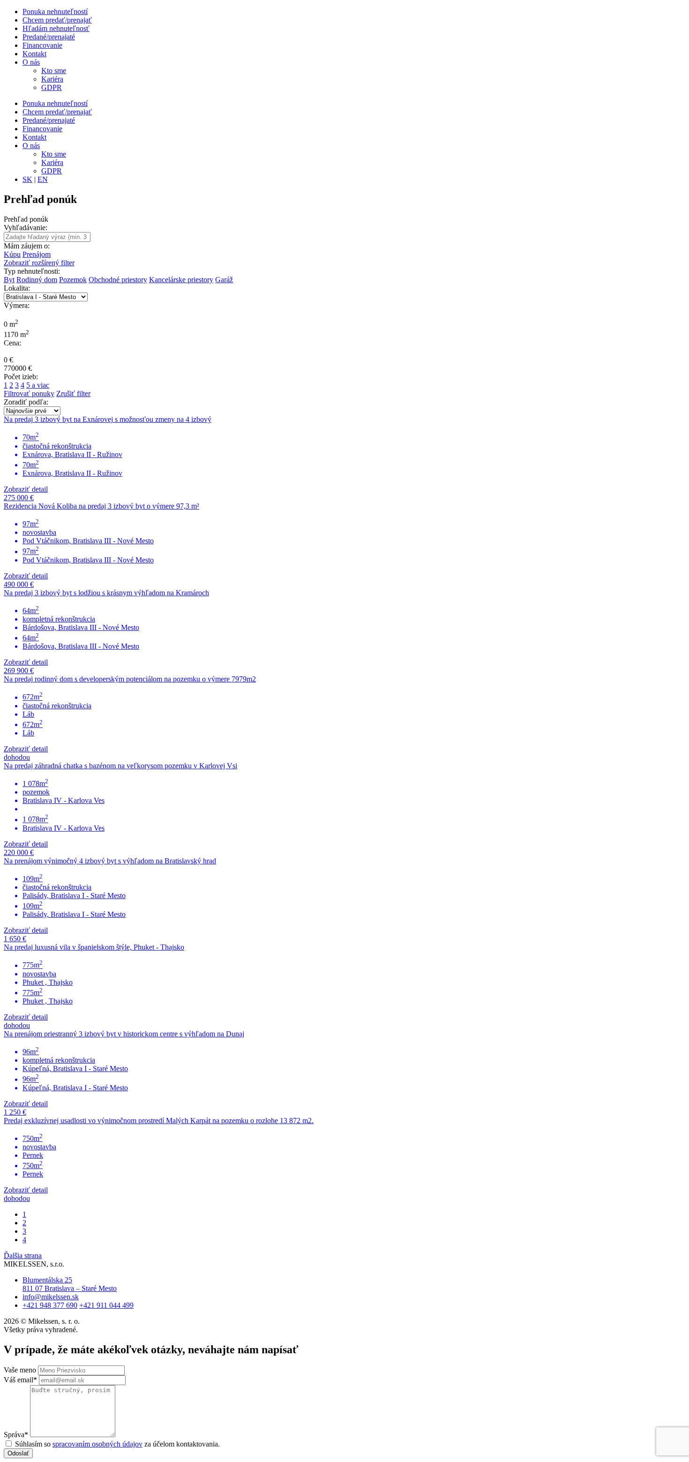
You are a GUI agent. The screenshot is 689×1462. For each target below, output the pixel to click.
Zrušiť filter (73, 393)
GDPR (51, 87)
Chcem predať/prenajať (57, 20)
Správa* (16, 1435)
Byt (9, 280)
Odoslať (18, 1453)
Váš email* (20, 1380)
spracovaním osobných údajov (97, 1444)
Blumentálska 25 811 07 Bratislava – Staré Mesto (69, 1284)
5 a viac (37, 385)
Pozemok (73, 280)
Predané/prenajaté (48, 37)
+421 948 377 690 (49, 1305)
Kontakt (34, 54)
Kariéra (52, 79)
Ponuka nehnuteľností (55, 11)
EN (42, 179)
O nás (31, 62)
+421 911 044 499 (106, 1305)
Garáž (224, 280)
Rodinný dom (36, 280)
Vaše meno (20, 1370)
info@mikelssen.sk (50, 1297)
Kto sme (53, 71)
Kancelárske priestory (181, 280)
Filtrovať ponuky (29, 393)
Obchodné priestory (118, 280)
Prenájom (36, 254)
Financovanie (42, 45)
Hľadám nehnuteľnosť (56, 28)
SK (27, 179)
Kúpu (12, 254)
